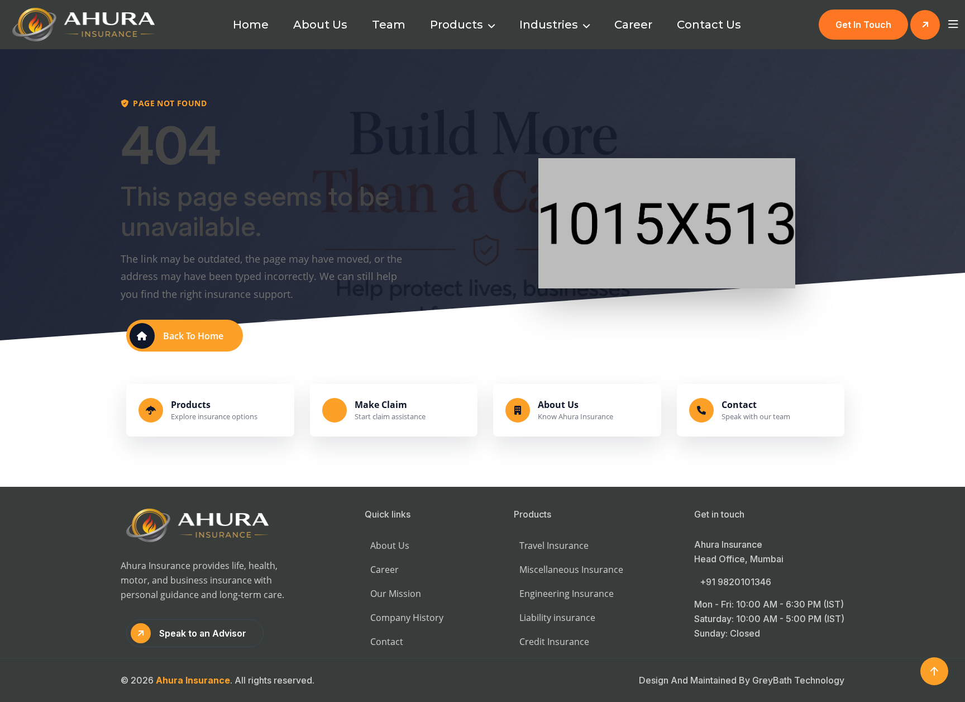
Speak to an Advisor (202, 633)
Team (388, 24)
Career (633, 24)
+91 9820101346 (735, 581)
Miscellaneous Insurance (571, 569)
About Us (320, 24)
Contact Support (320, 336)
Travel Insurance (554, 545)
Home (251, 24)
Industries (550, 24)
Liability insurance (557, 617)
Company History (406, 617)
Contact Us (709, 24)
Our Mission (395, 593)
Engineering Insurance (566, 593)
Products (458, 24)
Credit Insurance (554, 641)
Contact (386, 641)
